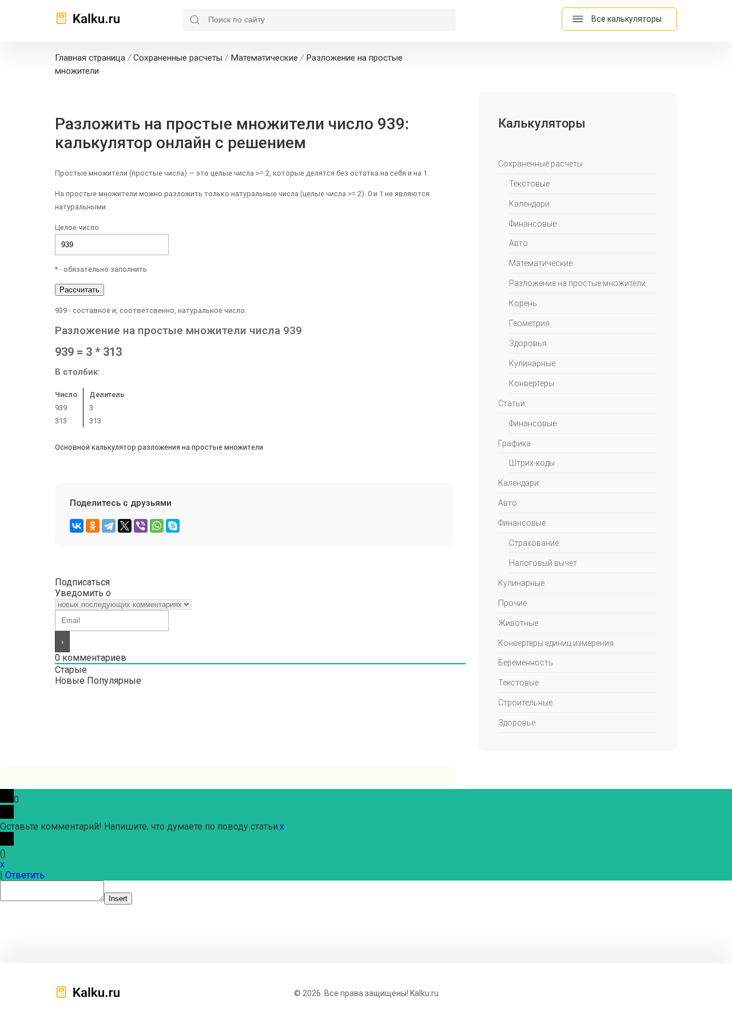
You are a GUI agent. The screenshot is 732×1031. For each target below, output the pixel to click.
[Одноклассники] (93, 526)
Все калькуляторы (626, 18)
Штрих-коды (532, 462)
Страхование (534, 543)
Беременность (525, 662)
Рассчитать (79, 289)
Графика (514, 443)
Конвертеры (531, 383)
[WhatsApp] (157, 526)
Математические (540, 263)
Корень (523, 303)
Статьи (511, 403)
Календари (529, 203)
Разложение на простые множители (577, 283)
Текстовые (529, 183)
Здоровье (516, 722)
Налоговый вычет (543, 563)
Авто (518, 243)
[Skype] (173, 526)
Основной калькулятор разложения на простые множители (159, 447)
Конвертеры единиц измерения (556, 643)
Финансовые (532, 223)
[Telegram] (109, 526)
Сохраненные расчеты (540, 163)
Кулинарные (532, 363)
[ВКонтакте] (76, 526)
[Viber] (141, 526)
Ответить (25, 875)
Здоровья (528, 343)
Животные (518, 623)
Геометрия (529, 323)
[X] (125, 526)
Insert (118, 898)
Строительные (525, 702)
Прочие (512, 603)
